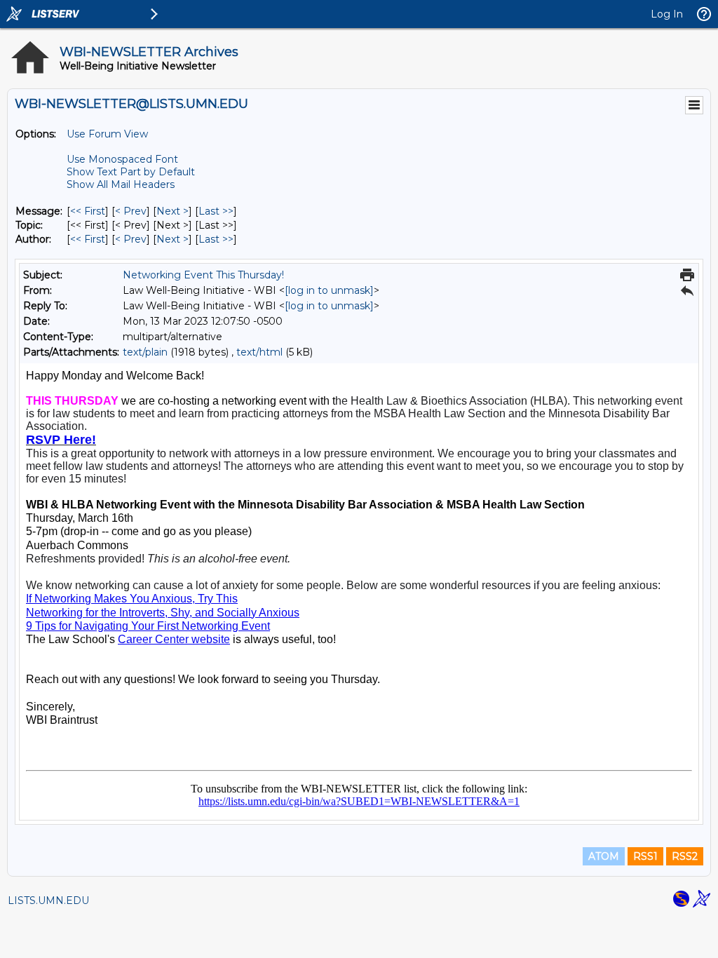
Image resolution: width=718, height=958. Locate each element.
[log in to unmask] (329, 290)
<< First (87, 211)
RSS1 (645, 856)
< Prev (131, 211)
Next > (172, 211)
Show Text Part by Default (131, 172)
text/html (259, 352)
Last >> (215, 211)
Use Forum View (107, 134)
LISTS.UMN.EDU (48, 900)
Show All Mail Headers (121, 184)
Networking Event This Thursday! (203, 275)
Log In (667, 14)
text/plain (145, 352)
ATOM (603, 856)
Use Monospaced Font (122, 159)
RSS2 (685, 856)
